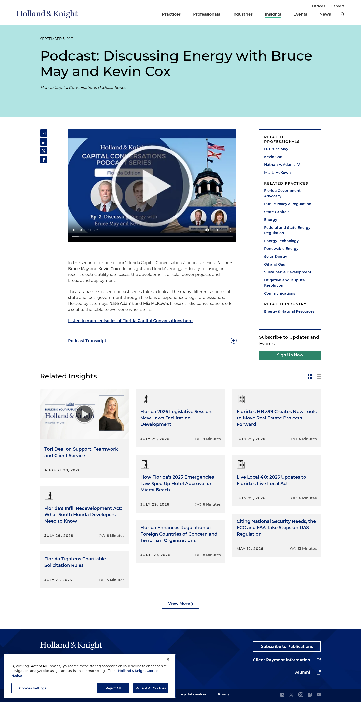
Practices (171, 14)
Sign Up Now (290, 355)
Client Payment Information (281, 660)
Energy (270, 219)
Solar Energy (275, 256)
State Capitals (276, 212)
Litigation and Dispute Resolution (284, 283)
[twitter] (291, 695)
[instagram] (300, 695)
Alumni (302, 672)
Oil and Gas (274, 264)
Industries (242, 14)
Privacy (223, 694)
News (325, 14)
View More (179, 603)
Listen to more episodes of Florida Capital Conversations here (130, 320)
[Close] (168, 659)
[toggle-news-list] (319, 376)
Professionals (206, 14)
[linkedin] (282, 695)
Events (300, 14)
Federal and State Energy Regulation (287, 230)
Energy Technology (281, 241)
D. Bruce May (276, 149)
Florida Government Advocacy (282, 193)
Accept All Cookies (151, 688)
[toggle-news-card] (310, 376)
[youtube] (319, 695)
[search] (343, 14)
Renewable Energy (281, 248)
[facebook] (310, 695)
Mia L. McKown (277, 172)
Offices (318, 6)
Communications (279, 293)
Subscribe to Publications (287, 646)
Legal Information (192, 694)
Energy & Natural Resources (289, 311)
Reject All (113, 688)
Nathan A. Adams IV (282, 164)
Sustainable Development (287, 272)
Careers (338, 6)
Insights (273, 14)
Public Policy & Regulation (287, 204)
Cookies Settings (32, 688)
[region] (90, 676)
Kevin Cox (273, 157)
